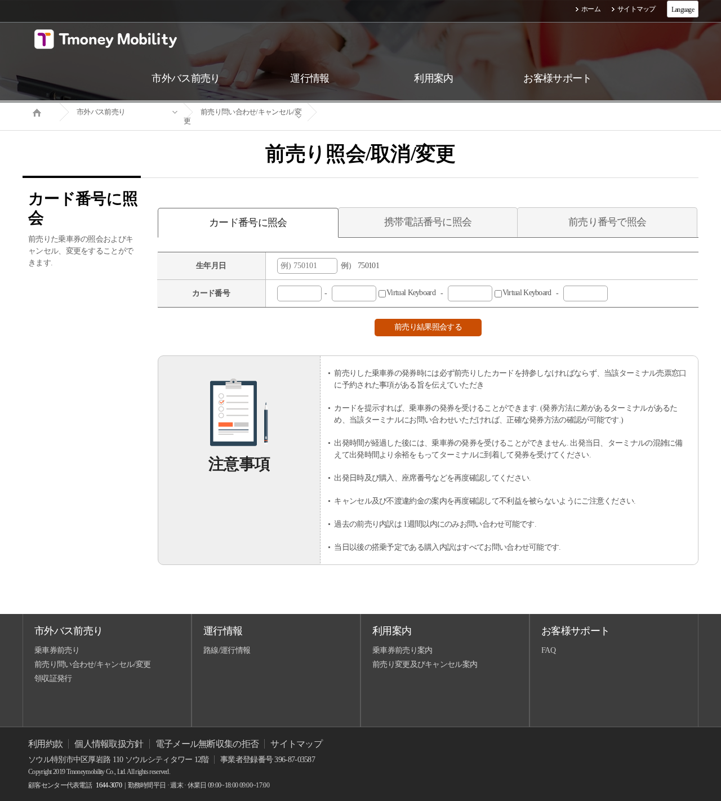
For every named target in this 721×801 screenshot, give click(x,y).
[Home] (41, 111)
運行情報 (222, 631)
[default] (369, 112)
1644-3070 (109, 785)
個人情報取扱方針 (108, 744)
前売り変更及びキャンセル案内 (424, 664)
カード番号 (211, 293)
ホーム (590, 9)
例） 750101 (358, 265)
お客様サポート (575, 631)
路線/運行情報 (226, 650)
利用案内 (391, 631)
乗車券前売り (56, 650)
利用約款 (45, 744)
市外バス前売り (101, 112)
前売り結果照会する (428, 327)
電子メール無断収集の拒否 (207, 744)
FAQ (548, 650)
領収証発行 (53, 678)
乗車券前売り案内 (402, 650)
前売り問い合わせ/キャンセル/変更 (242, 116)
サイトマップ (636, 9)
